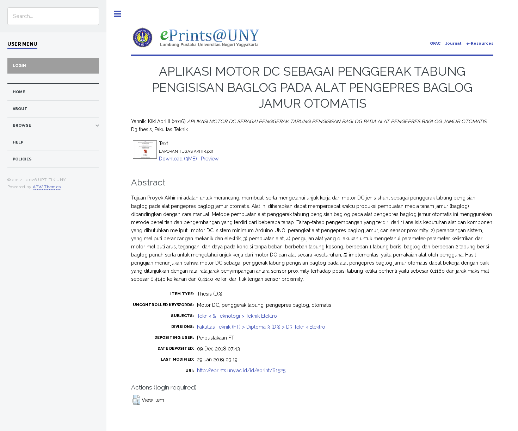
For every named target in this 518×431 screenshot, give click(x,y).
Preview (209, 158)
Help (18, 142)
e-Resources (479, 43)
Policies (22, 159)
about (20, 109)
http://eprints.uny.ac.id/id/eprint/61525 (241, 370)
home (19, 92)
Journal (453, 43)
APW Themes (47, 186)
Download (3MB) (178, 158)
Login (19, 65)
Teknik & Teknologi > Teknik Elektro (237, 316)
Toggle (117, 14)
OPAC (435, 43)
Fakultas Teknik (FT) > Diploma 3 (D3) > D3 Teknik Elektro (261, 327)
